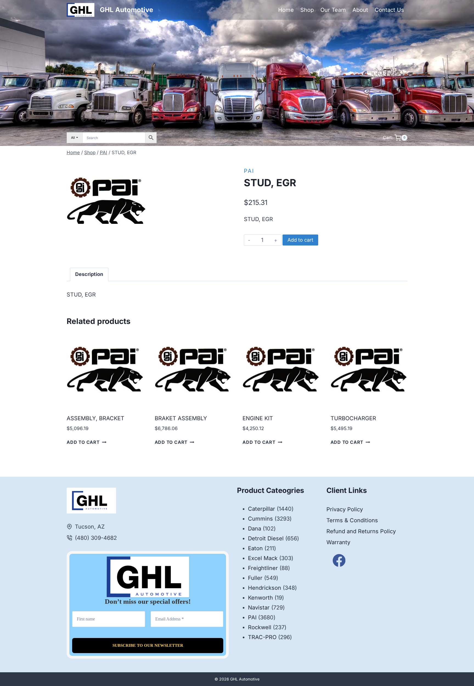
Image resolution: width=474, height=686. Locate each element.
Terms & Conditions (352, 520)
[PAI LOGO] (106, 201)
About (360, 10)
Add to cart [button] (83, 442)
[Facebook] (339, 560)
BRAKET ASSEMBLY (181, 418)
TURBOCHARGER (353, 418)
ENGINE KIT (257, 418)
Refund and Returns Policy (361, 531)
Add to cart (300, 240)
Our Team (333, 10)
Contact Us (389, 10)
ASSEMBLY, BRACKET (95, 418)
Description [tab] (89, 274)
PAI (249, 171)
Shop (307, 10)
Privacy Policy (344, 509)
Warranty (338, 542)
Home (286, 10)
